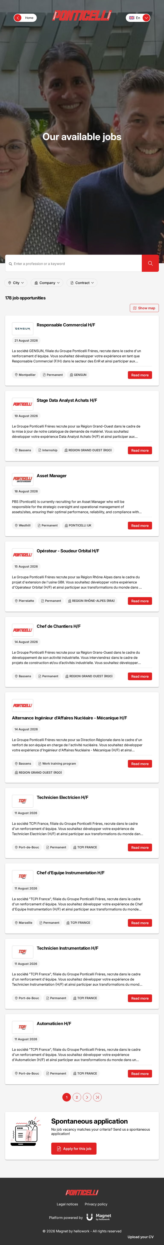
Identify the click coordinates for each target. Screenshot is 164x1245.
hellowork (81, 1231)
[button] (87, 1097)
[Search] (150, 263)
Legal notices (67, 1204)
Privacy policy (96, 1204)
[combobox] (76, 263)
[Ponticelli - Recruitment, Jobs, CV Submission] (82, 15)
